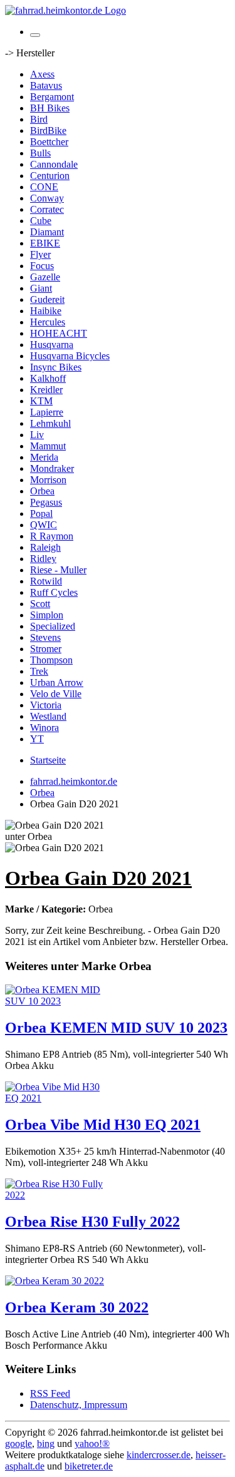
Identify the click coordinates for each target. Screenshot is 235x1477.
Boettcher (49, 141)
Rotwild (46, 581)
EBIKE (45, 243)
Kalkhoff (48, 378)
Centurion (50, 175)
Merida (44, 457)
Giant (41, 288)
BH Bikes (50, 108)
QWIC (43, 524)
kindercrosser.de (159, 1454)
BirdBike (48, 130)
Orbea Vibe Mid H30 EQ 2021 (103, 1125)
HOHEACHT (58, 333)
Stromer (45, 648)
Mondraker (52, 468)
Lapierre (46, 412)
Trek (39, 671)
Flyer (40, 254)
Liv (37, 434)
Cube (40, 220)
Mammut (48, 446)
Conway (47, 198)
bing (46, 1443)
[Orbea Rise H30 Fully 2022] (55, 1195)
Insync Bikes (55, 367)
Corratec (47, 209)
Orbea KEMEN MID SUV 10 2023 (116, 1028)
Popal (41, 513)
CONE (44, 186)
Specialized (52, 626)
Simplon (46, 615)
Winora (44, 727)
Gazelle (45, 277)
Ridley (43, 558)
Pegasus (46, 502)
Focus (42, 265)
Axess (42, 74)
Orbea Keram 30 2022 (77, 1307)
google (18, 1443)
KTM (41, 401)
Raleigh (45, 547)
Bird (39, 119)
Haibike (45, 310)
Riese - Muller (58, 570)
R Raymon (51, 536)
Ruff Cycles (54, 592)
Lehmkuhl (50, 423)
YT (37, 738)
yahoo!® (92, 1443)
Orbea (42, 491)
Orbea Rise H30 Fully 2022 (92, 1222)
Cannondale (54, 164)
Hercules (47, 322)
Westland (48, 716)
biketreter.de (89, 1466)
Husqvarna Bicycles (70, 355)
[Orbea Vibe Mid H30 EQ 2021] (55, 1098)
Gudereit (47, 299)
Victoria (45, 705)
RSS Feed (50, 1393)
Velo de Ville (55, 693)
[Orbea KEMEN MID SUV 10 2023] (55, 1001)
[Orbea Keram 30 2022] (54, 1280)
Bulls (40, 153)
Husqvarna (51, 344)
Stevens (45, 637)
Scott (40, 603)
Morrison (48, 479)
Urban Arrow (56, 682)
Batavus (46, 85)
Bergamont (52, 96)
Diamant (47, 232)
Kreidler (46, 389)
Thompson (51, 660)
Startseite (48, 760)
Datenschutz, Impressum (78, 1404)
